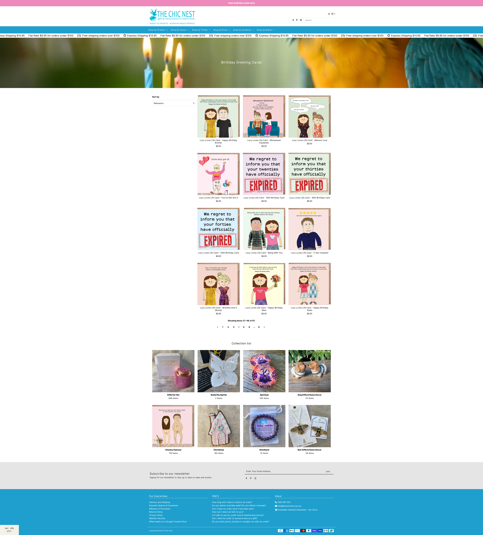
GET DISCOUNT (260, 276)
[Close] (276, 252)
